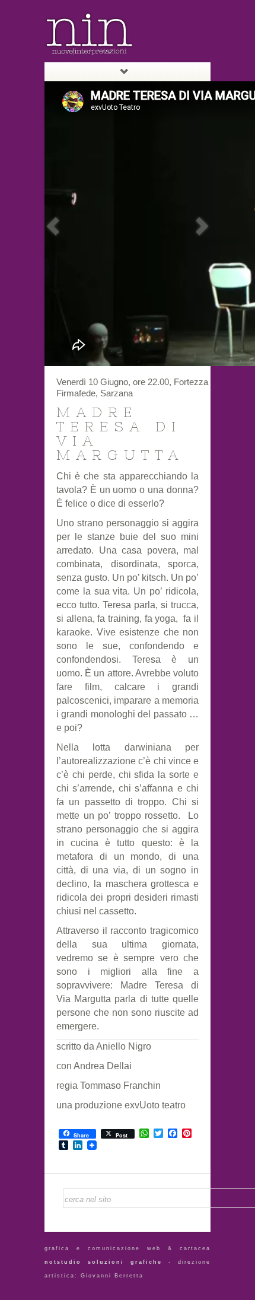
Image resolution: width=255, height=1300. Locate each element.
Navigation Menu (127, 71)
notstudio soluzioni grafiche (103, 1262)
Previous (52, 226)
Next (202, 226)
